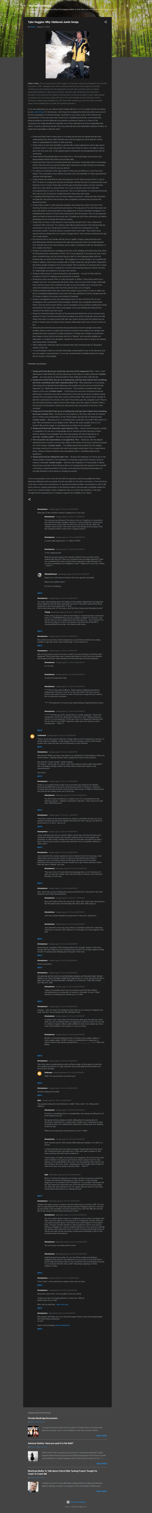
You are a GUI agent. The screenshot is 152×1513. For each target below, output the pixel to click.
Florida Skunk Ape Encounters (42, 1418)
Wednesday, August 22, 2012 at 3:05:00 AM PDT (65, 1175)
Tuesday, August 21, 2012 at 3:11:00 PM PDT (63, 815)
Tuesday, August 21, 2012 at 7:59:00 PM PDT (56, 1100)
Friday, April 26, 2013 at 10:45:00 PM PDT (61, 1313)
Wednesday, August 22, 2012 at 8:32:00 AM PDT (71, 1215)
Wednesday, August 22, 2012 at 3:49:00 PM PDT (71, 1242)
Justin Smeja (39, 112)
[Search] (127, 6)
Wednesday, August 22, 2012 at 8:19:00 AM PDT (71, 868)
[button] (105, 22)
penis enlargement (62, 1325)
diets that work (62, 1304)
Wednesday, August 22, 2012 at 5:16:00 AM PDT (64, 1201)
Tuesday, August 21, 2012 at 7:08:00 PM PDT (63, 1088)
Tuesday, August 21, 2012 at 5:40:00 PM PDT (70, 674)
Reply (39, 593)
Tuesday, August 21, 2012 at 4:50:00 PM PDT (63, 960)
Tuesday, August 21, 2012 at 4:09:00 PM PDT (70, 662)
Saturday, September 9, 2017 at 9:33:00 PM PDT (68, 1072)
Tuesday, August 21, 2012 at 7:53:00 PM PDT (70, 686)
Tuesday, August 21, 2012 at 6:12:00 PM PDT (70, 1016)
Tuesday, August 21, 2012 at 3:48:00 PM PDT (63, 852)
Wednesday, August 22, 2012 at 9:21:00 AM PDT (73, 574)
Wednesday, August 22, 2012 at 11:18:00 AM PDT (67, 612)
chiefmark (41, 735)
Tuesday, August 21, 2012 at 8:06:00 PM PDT (70, 1034)
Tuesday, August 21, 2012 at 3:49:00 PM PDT (63, 888)
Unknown (48, 1072)
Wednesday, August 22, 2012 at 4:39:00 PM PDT (71, 1254)
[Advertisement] (121, 52)
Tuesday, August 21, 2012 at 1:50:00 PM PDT (63, 781)
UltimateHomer (51, 574)
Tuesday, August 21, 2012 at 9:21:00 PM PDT (70, 1139)
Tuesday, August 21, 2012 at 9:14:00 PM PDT (70, 711)
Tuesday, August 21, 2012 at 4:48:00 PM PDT (70, 537)
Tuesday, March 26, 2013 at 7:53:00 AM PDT (62, 1290)
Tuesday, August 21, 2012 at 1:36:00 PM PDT (61, 735)
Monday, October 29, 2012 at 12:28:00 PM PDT (63, 1278)
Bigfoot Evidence (40, 5)
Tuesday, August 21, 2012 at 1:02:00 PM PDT (63, 636)
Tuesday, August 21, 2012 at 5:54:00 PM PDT (63, 1006)
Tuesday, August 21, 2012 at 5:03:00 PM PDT (63, 973)
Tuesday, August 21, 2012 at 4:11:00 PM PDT (70, 898)
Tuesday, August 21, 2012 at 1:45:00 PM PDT (63, 752)
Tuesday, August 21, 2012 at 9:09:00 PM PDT (70, 549)
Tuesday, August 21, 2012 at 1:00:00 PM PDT (63, 598)
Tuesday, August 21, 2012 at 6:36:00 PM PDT (63, 1061)
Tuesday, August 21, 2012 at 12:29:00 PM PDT (63, 509)
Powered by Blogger (77, 1502)
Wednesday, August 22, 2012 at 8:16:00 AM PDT (71, 795)
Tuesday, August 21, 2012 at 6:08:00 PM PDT (70, 912)
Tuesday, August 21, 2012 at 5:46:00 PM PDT (70, 987)
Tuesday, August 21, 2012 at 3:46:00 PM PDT (63, 832)
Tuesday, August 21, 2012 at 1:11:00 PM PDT (70, 517)
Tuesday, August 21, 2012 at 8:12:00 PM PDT (70, 1110)
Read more (102, 1436)
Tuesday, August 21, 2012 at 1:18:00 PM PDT (63, 651)
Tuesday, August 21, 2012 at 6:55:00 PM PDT (70, 924)
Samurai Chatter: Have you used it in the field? (50, 1443)
